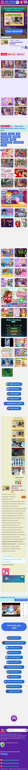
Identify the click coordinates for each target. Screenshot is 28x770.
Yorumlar (12, 54)
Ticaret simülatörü (6, 142)
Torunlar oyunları (14, 691)
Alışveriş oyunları (14, 384)
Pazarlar (11, 133)
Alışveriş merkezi (6, 136)
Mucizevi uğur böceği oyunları (14, 643)
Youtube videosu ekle (21, 599)
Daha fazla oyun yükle (14, 626)
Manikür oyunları (14, 686)
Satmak (4, 145)
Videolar (21, 54)
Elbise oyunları (14, 398)
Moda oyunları (14, 408)
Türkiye (5, 754)
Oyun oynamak (14, 31)
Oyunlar (4, 54)
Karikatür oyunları (14, 647)
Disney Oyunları (14, 672)
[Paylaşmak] (26, 47)
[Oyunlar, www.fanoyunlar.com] (9, 2)
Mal (18, 133)
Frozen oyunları (14, 662)
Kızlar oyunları (14, 394)
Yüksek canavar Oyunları (14, 681)
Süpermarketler (18, 142)
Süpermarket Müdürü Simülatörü (11, 766)
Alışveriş (13, 139)
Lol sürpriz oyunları (14, 657)
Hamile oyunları (14, 389)
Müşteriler (16, 136)
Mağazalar (4, 139)
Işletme (4, 133)
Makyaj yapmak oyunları (14, 403)
